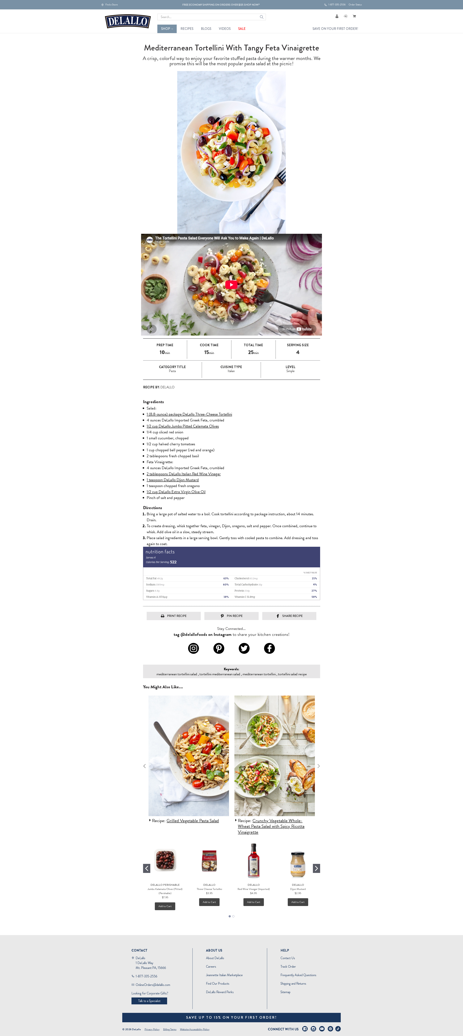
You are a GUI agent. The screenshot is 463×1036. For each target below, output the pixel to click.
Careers (211, 966)
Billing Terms (169, 1029)
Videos (225, 28)
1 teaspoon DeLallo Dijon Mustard (173, 480)
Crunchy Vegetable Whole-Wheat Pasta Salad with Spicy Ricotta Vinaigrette (267, 826)
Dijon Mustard (298, 889)
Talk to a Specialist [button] (149, 1001)
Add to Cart (165, 906)
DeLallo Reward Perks (220, 992)
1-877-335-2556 (337, 4)
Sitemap (285, 992)
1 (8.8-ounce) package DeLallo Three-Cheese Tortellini (189, 414)
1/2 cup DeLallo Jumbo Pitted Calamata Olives (183, 426)
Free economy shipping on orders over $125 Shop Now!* (221, 5)
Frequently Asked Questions (298, 975)
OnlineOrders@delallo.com (153, 984)
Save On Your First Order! (335, 28)
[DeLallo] (128, 21)
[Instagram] (313, 1028)
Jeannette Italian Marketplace (224, 975)
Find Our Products (217, 983)
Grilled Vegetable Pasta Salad (188, 820)
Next (318, 766)
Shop (165, 28)
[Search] (261, 17)
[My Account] (337, 16)
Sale (242, 28)
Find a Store (111, 4)
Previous (144, 766)
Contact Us (288, 958)
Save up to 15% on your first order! (231, 1017)
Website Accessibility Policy (194, 1029)
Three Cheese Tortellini (209, 889)
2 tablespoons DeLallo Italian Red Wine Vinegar (184, 474)
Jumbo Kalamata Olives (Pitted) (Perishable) (165, 891)
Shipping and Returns (293, 983)
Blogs (206, 28)
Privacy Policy (152, 1029)
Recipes (186, 28)
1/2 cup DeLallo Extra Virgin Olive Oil (176, 492)
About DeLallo (215, 958)
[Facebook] (305, 1028)
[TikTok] (338, 1028)
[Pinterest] (330, 1028)
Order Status (355, 4)
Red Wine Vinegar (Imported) (253, 889)
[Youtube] (322, 1028)
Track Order (288, 966)
